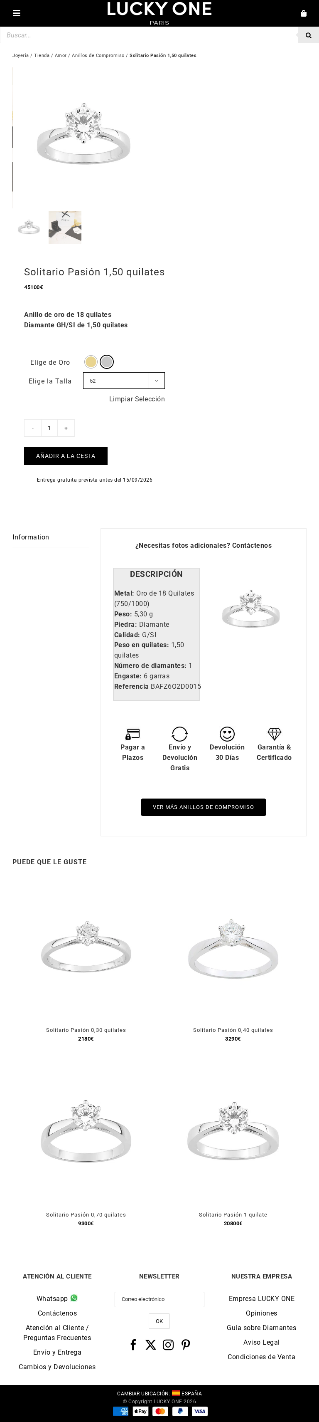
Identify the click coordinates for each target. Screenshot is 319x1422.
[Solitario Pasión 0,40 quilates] (233, 884)
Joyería (20, 55)
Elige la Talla (50, 381)
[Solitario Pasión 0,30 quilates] (86, 884)
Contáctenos (252, 545)
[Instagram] (168, 1344)
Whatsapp (53, 1299)
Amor (61, 55)
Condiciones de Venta (261, 1357)
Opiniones (261, 1313)
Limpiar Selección (137, 399)
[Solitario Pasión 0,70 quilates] (86, 1069)
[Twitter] (151, 1344)
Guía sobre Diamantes (261, 1328)
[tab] (156, 575)
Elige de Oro (50, 362)
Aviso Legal (261, 1342)
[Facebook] (133, 1344)
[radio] (91, 362)
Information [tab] (30, 537)
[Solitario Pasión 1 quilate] (233, 1069)
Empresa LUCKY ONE (262, 1299)
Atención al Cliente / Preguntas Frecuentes (57, 1333)
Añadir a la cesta (66, 456)
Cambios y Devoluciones (57, 1367)
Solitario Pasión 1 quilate (233, 1215)
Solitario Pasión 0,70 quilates (86, 1215)
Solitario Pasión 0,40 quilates (233, 1030)
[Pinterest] (185, 1344)
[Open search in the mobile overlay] (159, 35)
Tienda (41, 55)
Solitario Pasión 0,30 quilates (86, 1030)
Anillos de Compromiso (98, 55)
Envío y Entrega (57, 1352)
